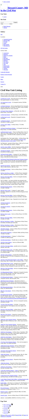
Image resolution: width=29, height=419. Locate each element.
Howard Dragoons (5, 388)
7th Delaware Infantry (5, 206)
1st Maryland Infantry (5, 114)
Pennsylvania (6, 65)
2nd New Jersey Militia (6, 147)
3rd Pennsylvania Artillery (6, 154)
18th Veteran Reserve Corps (7, 263)
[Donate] (3, 415)
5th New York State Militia (6, 176)
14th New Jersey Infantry (6, 254)
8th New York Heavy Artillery (7, 221)
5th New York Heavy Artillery (7, 173)
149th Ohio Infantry (5, 363)
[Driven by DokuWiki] (6, 416)
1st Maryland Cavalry (5, 117)
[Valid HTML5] (18, 415)
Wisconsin (5, 69)
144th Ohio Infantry (5, 354)
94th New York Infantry (6, 314)
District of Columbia (7, 55)
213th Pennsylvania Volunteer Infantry (9, 375)
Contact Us (3, 84)
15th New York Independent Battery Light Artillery (13, 140)
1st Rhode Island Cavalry (6, 132)
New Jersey (6, 62)
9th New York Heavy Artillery (7, 225)
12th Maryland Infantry (6, 240)
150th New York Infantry (6, 366)
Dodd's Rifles (4, 383)
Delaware (5, 54)
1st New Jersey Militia (5, 124)
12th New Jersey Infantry (6, 242)
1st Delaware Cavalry (5, 98)
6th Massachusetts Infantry (6, 186)
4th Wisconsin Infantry (6, 169)
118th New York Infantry (6, 332)
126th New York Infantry (6, 337)
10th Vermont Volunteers (6, 232)
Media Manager (6, 26)
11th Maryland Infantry (6, 236)
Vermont (5, 68)
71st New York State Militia (7, 304)
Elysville (5, 41)
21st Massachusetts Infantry (7, 272)
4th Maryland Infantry (5, 165)
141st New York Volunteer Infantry (8, 350)
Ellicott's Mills (6, 40)
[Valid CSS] (25, 415)
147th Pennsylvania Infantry (7, 359)
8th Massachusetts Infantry (6, 210)
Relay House (6, 44)
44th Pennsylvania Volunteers (7, 280)
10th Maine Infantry (5, 228)
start (1, 34)
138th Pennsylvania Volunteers (7, 345)
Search (15, 22)
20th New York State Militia (7, 268)
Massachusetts (6, 59)
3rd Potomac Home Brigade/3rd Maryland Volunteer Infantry (14, 159)
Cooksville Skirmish (5, 72)
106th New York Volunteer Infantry (8, 319)
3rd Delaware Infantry (5, 150)
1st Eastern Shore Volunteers (7, 111)
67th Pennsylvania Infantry (7, 294)
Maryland (5, 58)
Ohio (4, 64)
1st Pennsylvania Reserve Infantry (8, 128)
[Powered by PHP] (9, 415)
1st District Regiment (5, 106)
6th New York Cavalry (6, 190)
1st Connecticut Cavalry (6, 102)
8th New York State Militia (6, 217)
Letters (16, 370)
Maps (2, 79)
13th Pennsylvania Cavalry (7, 249)
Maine (4, 56)
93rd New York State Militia (7, 309)
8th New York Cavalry (6, 214)
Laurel (4, 43)
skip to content (6, 1)
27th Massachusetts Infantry (7, 277)
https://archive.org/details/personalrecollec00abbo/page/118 (14, 298)
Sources (2, 81)
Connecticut (6, 53)
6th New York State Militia (6, 195)
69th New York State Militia (7, 300)
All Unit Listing (4, 48)
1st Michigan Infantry (5, 120)
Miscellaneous (6, 45)
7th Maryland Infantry (5, 202)
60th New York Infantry (6, 290)
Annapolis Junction (7, 39)
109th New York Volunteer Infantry (8, 324)
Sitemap (5, 27)
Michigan (5, 60)
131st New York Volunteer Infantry (8, 342)
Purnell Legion (4, 395)
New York (5, 63)
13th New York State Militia (7, 246)
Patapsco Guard (4, 391)
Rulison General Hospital (6, 74)
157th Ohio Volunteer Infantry (7, 370)
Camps (2, 77)
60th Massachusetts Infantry (7, 287)
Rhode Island (6, 67)
